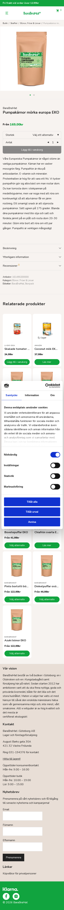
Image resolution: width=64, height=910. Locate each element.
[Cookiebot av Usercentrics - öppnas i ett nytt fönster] (45, 385)
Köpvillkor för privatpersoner (19, 873)
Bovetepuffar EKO (16, 532)
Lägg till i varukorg (32, 150)
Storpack (29, 283)
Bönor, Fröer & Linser (30, 23)
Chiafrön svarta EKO (47, 532)
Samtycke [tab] (11, 395)
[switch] (55, 465)
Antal (9, 142)
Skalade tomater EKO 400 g (22, 349)
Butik (5, 23)
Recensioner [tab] (11, 265)
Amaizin (38, 345)
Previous (3, 59)
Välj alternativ (17, 545)
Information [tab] (32, 395)
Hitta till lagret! (11, 759)
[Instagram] (16, 896)
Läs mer (47, 362)
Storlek (10, 135)
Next (60, 59)
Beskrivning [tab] (9, 248)
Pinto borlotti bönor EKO (20, 586)
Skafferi (13, 23)
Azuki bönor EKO (15, 640)
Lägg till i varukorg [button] (17, 362)
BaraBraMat (10, 108)
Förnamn (8, 825)
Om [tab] (52, 395)
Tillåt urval (32, 511)
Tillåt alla (32, 501)
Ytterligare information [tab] (16, 257)
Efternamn (9, 840)
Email (6, 809)
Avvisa (32, 521)
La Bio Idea (9, 345)
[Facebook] (6, 896)
